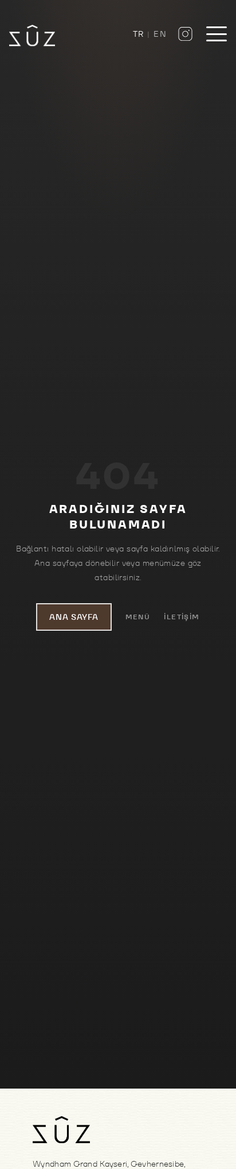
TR (138, 34)
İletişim (182, 616)
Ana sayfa (73, 617)
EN (160, 34)
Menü (138, 616)
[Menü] (216, 33)
